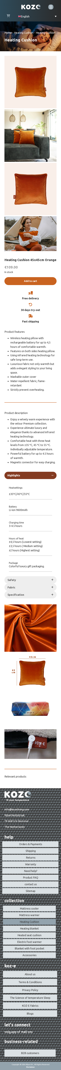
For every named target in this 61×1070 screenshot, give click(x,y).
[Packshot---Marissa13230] (30, 189)
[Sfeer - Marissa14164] (30, 135)
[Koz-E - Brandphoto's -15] (30, 233)
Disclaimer (30, 1067)
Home (8, 32)
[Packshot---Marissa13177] (30, 82)
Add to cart (30, 281)
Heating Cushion (23, 32)
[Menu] (50, 7)
